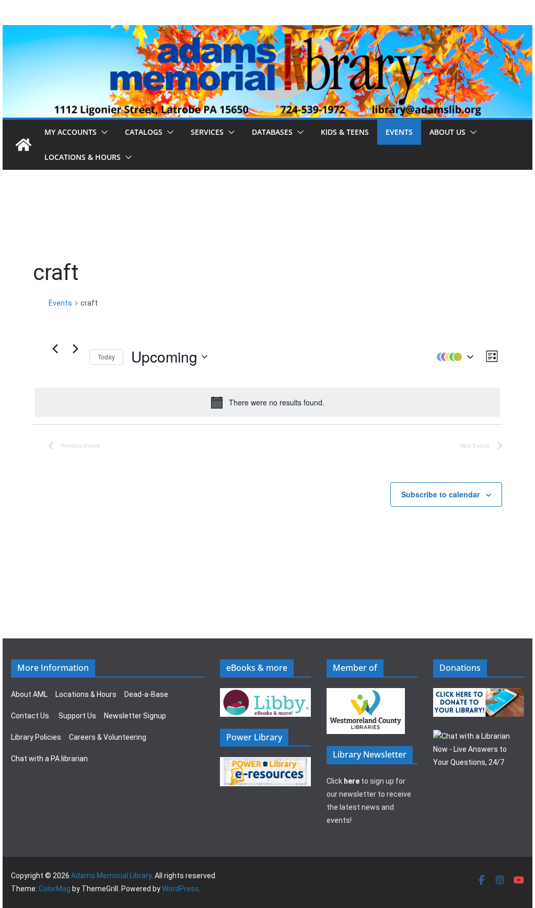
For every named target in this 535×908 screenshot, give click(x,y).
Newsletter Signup (135, 716)
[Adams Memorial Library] (267, 32)
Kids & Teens (345, 132)
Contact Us (30, 716)
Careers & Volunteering (107, 737)
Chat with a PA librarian (49, 758)
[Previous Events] (55, 349)
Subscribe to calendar (440, 494)
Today (106, 356)
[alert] (267, 402)
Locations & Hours (86, 694)
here (351, 781)
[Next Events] (75, 349)
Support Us (77, 716)
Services (207, 132)
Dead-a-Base (146, 694)
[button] (102, 132)
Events (399, 132)
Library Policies (36, 737)
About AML (29, 694)
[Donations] (478, 694)
